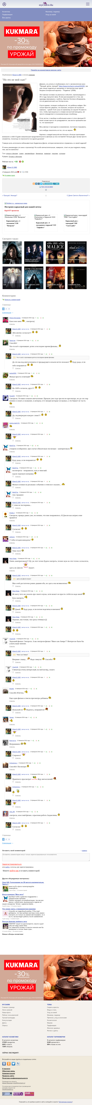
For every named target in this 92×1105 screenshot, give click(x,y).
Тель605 (12, 396)
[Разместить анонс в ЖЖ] (27, 184)
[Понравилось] (43, 318)
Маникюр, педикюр (53, 12)
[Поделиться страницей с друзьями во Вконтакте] (7, 184)
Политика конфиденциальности (15, 1078)
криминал (47, 153)
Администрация (8, 1073)
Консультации (7, 1020)
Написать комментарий (12, 300)
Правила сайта (8, 1076)
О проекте (6, 1069)
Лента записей (7, 1010)
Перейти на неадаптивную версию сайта (46, 70)
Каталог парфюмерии (56, 1037)
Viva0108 (12, 639)
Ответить (12, 324)
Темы (49, 1004)
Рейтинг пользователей (10, 1015)
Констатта (12, 740)
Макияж (49, 1023)
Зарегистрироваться (11, 864)
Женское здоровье (53, 1028)
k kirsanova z (13, 763)
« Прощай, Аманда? (9, 195)
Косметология (52, 1020)
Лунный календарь (8, 1018)
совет (21, 153)
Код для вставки (47, 187)
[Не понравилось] (41, 318)
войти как (14, 871)
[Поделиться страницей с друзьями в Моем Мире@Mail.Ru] (10, 184)
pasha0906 (12, 373)
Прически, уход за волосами (57, 1018)
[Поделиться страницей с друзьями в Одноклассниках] (5, 184)
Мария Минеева (7, 1083)
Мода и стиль (51, 1010)
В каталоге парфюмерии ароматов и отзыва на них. (56, 1042)
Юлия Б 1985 (16, 75)
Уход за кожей (51, 14)
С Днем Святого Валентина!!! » (78, 195)
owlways (12, 537)
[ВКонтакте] (4, 1064)
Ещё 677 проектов (12, 210)
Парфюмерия (7, 14)
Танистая (12, 340)
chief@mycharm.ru (19, 1083)
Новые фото (6, 1012)
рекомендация (29, 153)
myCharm (6, 1004)
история (62, 153)
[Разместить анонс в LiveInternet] (18, 184)
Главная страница (8, 1007)
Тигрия (11, 717)
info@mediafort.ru (7, 1089)
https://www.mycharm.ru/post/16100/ (72, 86)
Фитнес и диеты (52, 1031)
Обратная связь (8, 1071)
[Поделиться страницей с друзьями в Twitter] (12, 184)
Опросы (5, 1025)
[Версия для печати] (46, 190)
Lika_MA (12, 811)
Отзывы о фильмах (15, 156)
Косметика (6, 12)
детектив (39, 153)
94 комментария (9, 175)
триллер (55, 153)
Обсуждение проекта (65, 1102)
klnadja (11, 688)
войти (7, 867)
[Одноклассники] (9, 1064)
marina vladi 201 (14, 423)
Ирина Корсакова (15, 318)
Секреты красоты (53, 1007)
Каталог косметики (10, 1037)
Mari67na (12, 445)
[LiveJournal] (18, 1064)
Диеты (4, 1023)
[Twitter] (13, 1064)
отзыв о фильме (12, 153)
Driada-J (12, 513)
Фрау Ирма (12, 558)
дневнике (31, 75)
